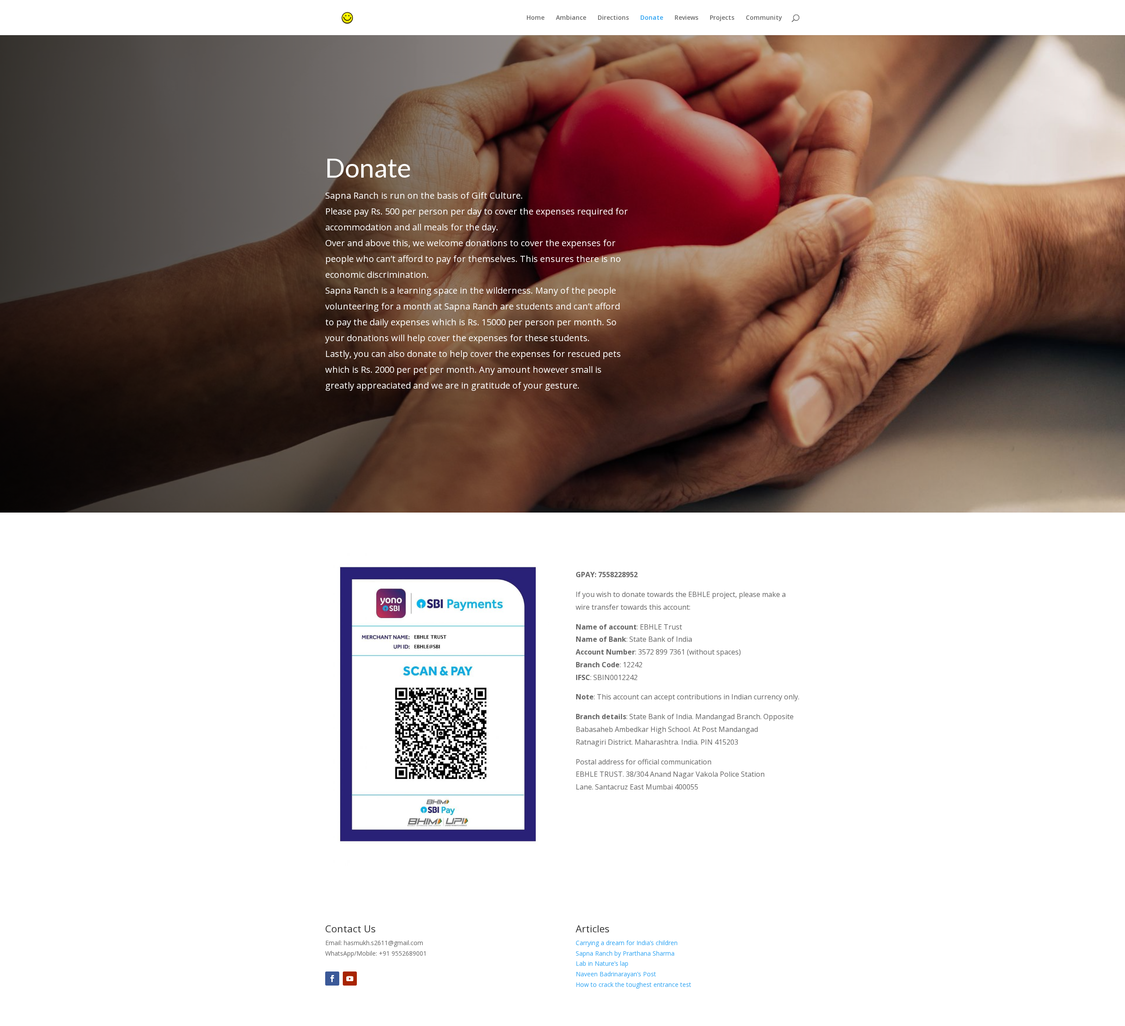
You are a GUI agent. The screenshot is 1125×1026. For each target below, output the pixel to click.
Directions (613, 18)
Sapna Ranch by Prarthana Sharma (625, 953)
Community (764, 18)
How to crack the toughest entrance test (633, 984)
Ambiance (571, 18)
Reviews (686, 18)
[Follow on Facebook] (332, 978)
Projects (722, 18)
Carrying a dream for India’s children (627, 943)
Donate (651, 18)
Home (535, 18)
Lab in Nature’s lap (602, 963)
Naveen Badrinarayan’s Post (616, 974)
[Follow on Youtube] (350, 978)
